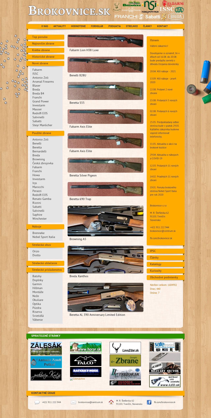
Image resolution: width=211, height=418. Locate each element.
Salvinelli (38, 117)
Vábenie (37, 320)
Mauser (37, 109)
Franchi (37, 98)
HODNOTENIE (78, 26)
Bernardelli (39, 152)
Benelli (36, 144)
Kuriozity (156, 271)
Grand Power (40, 102)
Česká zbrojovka (42, 163)
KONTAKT (162, 26)
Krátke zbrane (41, 50)
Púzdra (36, 308)
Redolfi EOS (40, 113)
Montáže (37, 292)
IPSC (153, 251)
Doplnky (37, 280)
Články (154, 258)
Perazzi (37, 191)
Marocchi (38, 187)
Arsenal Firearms (43, 82)
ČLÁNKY (147, 26)
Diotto (36, 255)
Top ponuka (39, 37)
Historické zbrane (43, 57)
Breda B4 (38, 94)
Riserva (37, 312)
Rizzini (36, 203)
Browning (38, 159)
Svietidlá (38, 316)
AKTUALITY (59, 26)
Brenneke (38, 233)
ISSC (35, 74)
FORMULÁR (97, 26)
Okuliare (37, 300)
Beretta (37, 148)
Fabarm (37, 70)
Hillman (37, 288)
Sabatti (37, 121)
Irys (34, 183)
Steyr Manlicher (42, 125)
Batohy (36, 276)
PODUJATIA (114, 26)
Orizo (35, 251)
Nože (35, 296)
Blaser (36, 86)
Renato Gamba (41, 199)
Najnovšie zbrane (43, 44)
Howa (36, 175)
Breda (36, 90)
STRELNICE (132, 26)
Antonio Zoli (40, 78)
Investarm (38, 106)
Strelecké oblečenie (44, 263)
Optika (36, 304)
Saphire (37, 215)
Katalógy (155, 264)
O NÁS (44, 26)
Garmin (37, 284)
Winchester (39, 219)
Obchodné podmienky (164, 277)
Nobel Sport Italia (43, 237)
